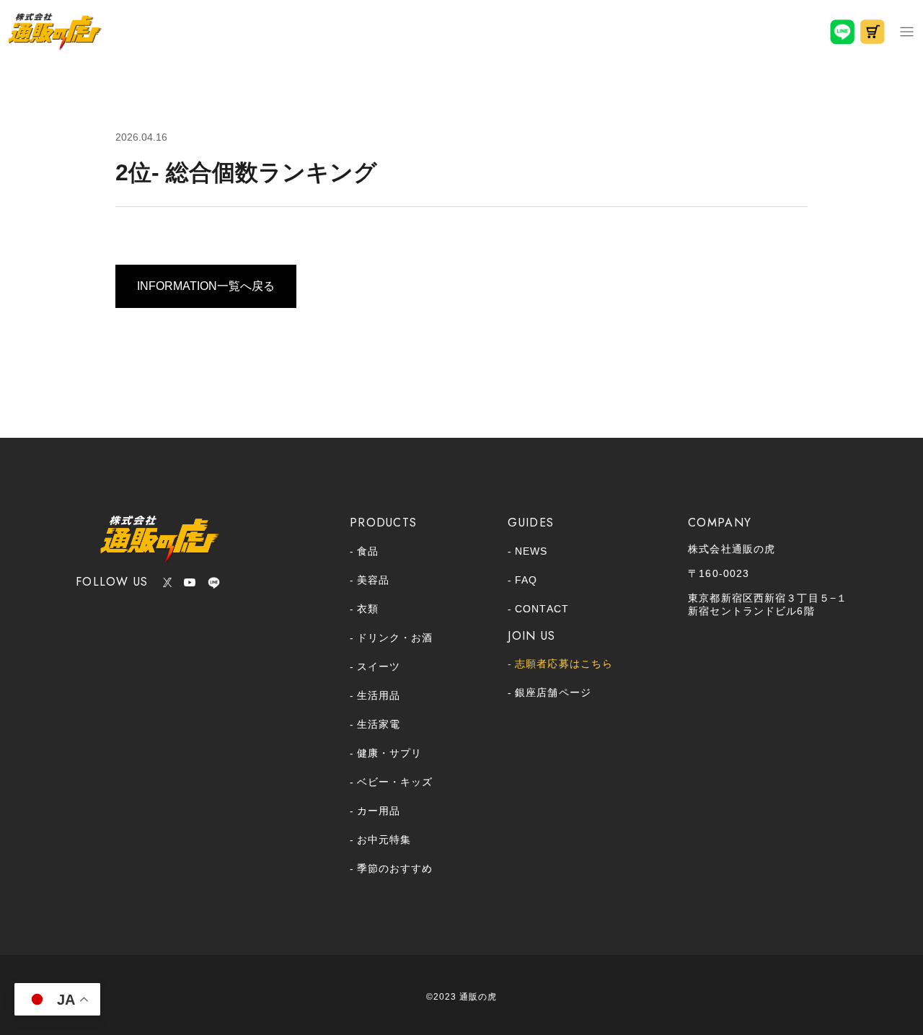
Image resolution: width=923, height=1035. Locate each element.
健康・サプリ (389, 753)
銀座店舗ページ (553, 692)
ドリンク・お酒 (395, 637)
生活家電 (378, 724)
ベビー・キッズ (395, 782)
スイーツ (378, 666)
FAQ (526, 580)
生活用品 (378, 695)
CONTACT (541, 609)
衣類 (368, 609)
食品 (368, 551)
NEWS (531, 551)
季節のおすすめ (395, 868)
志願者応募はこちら (564, 663)
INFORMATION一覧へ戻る (206, 286)
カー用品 (378, 810)
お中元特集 (384, 839)
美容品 (373, 580)
